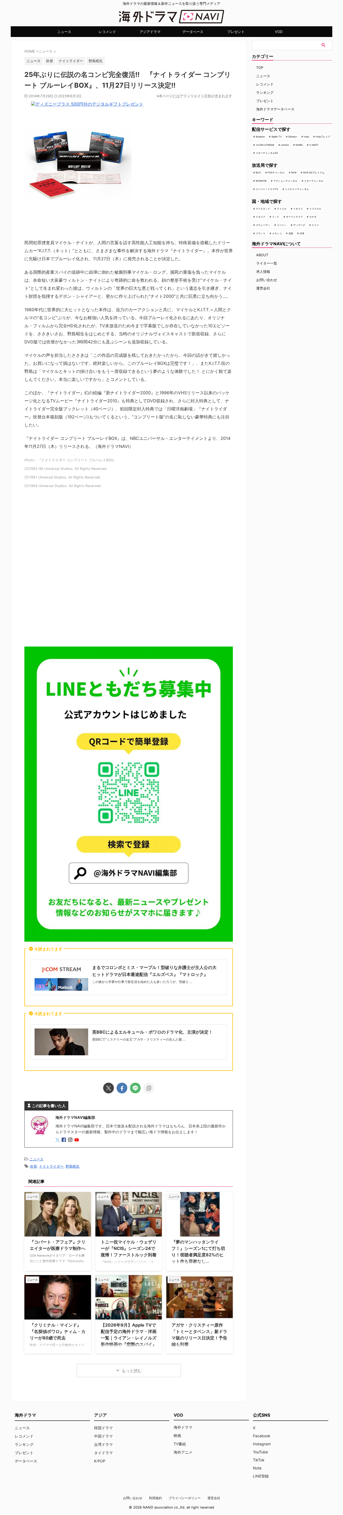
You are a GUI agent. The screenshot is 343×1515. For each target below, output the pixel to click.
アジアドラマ (150, 31)
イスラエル (315, 208)
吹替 (49, 61)
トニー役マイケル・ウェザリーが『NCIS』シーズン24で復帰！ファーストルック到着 (128, 1248)
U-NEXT (314, 144)
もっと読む (132, 1370)
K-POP (99, 1461)
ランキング (265, 92)
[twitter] (108, 1088)
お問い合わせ (266, 280)
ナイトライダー (71, 61)
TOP (259, 67)
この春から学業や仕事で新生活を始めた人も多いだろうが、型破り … (142, 982)
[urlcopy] (148, 1088)
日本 (302, 233)
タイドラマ (103, 1452)
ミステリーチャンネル (297, 189)
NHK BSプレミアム (314, 172)
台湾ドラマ (103, 1444)
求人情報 (263, 271)
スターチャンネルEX (267, 152)
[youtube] (77, 1140)
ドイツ (315, 225)
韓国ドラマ (103, 1427)
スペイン (281, 225)
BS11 (258, 172)
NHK (294, 172)
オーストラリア (294, 216)
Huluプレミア (323, 136)
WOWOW (261, 180)
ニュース (64, 31)
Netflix (299, 144)
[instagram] (70, 1140)
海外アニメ (183, 1452)
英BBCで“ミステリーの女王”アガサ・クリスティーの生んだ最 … (138, 1039)
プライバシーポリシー (185, 1498)
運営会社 (263, 288)
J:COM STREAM (265, 144)
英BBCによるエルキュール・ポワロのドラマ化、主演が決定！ (152, 1032)
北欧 (290, 233)
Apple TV (276, 136)
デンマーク (299, 225)
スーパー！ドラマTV (267, 189)
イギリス (298, 208)
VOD (278, 31)
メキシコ (277, 233)
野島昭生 (96, 61)
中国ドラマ (103, 1436)
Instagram (262, 1444)
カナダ (312, 216)
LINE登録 (261, 1476)
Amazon (260, 136)
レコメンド (107, 31)
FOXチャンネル (276, 172)
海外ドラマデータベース (275, 109)
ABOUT (262, 255)
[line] (135, 1088)
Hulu (306, 136)
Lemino (285, 144)
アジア (100, 1415)
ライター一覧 (266, 263)
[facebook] (122, 1088)
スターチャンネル (313, 180)
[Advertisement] (128, 569)
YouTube (260, 1452)
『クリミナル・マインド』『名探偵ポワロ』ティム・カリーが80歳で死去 (57, 1331)
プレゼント (236, 31)
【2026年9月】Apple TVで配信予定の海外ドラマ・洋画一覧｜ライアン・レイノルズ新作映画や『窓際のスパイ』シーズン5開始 (128, 1337)
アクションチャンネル (285, 180)
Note (257, 1468)
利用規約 (155, 1498)
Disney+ (292, 136)
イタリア (260, 216)
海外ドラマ (183, 1427)
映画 (177, 1435)
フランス (260, 233)
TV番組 (180, 1444)
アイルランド (263, 208)
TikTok (258, 1460)
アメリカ (281, 208)
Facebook (261, 1436)
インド (275, 216)
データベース (192, 31)
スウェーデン (263, 225)
